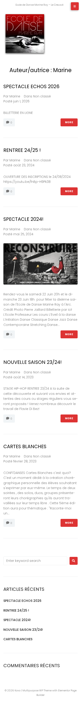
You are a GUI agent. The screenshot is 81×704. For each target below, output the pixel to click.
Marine (14, 96)
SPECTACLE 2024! (23, 219)
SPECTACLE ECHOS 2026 (31, 86)
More (69, 122)
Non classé (42, 96)
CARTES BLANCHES (24, 446)
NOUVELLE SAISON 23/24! (32, 362)
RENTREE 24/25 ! (22, 150)
